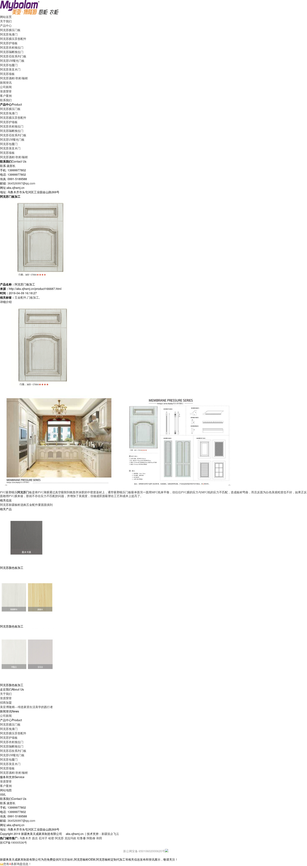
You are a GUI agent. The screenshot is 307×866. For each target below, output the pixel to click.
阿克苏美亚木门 (10, 69)
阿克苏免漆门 (9, 34)
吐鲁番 (81, 838)
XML (3, 794)
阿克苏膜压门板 (10, 30)
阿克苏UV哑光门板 (12, 60)
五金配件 (20, 297)
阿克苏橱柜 (65, 859)
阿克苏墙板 (7, 74)
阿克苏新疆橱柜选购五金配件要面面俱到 (26, 504)
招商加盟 (6, 702)
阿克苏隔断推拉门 (11, 52)
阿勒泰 (91, 838)
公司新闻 (6, 87)
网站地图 (6, 790)
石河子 (43, 838)
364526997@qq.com (21, 183)
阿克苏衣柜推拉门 (11, 47)
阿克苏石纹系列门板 (13, 56)
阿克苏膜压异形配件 (13, 39)
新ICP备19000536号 (13, 842)
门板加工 (33, 297)
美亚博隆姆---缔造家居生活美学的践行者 (26, 707)
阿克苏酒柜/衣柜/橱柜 (14, 78)
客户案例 (6, 786)
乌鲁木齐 (25, 838)
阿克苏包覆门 (9, 65)
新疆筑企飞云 (110, 834)
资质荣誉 (6, 698)
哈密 (51, 838)
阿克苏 (59, 838)
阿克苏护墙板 (9, 43)
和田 (99, 838)
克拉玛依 (70, 838)
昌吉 (35, 838)
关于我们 (6, 694)
